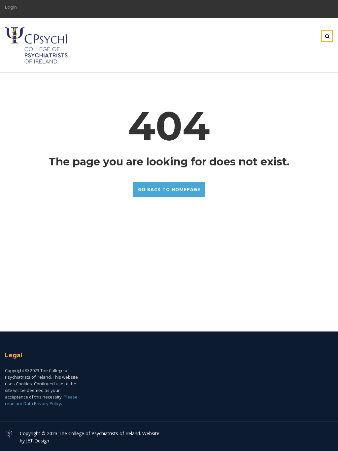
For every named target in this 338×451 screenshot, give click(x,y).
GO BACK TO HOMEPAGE (169, 189)
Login (11, 7)
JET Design (37, 440)
